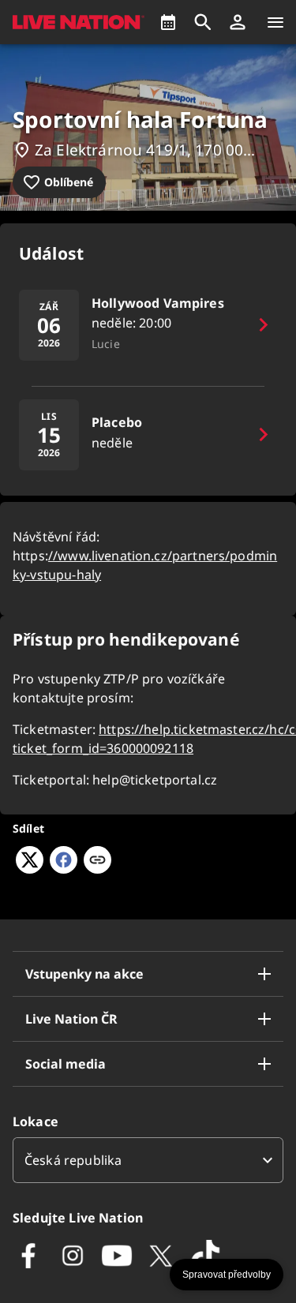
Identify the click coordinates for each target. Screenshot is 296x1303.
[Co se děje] (168, 22)
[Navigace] (275, 22)
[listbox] (148, 1160)
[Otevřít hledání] (202, 22)
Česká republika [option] (73, 1160)
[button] (237, 22)
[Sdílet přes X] (29, 869)
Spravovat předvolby (226, 1274)
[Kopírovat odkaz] (97, 861)
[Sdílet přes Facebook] (63, 869)
